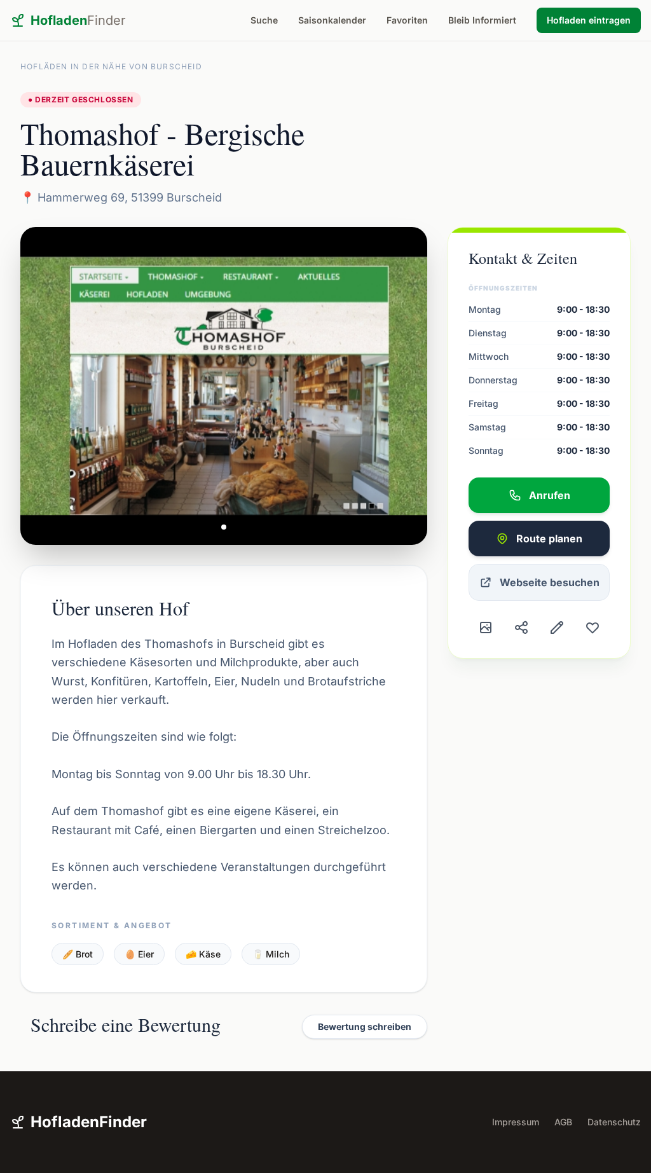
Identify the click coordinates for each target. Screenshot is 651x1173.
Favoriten (407, 20)
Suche (264, 20)
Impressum (515, 1121)
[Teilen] (521, 627)
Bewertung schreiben (364, 1026)
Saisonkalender (332, 20)
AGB (563, 1121)
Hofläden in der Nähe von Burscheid (111, 66)
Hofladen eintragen (589, 20)
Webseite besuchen (550, 582)
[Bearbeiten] (556, 627)
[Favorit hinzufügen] (592, 627)
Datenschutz (614, 1121)
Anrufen (549, 495)
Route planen (549, 538)
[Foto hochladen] (485, 627)
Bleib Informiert (482, 20)
